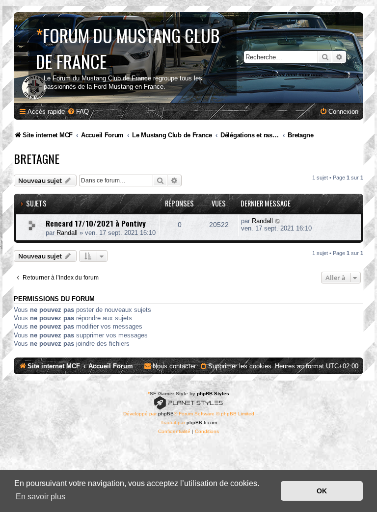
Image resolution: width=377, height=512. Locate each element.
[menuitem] (78, 111)
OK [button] (322, 491)
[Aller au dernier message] (278, 221)
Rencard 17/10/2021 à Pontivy (96, 223)
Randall (67, 232)
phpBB (166, 413)
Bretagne (36, 158)
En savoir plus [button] (40, 496)
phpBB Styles (213, 393)
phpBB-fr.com (202, 422)
